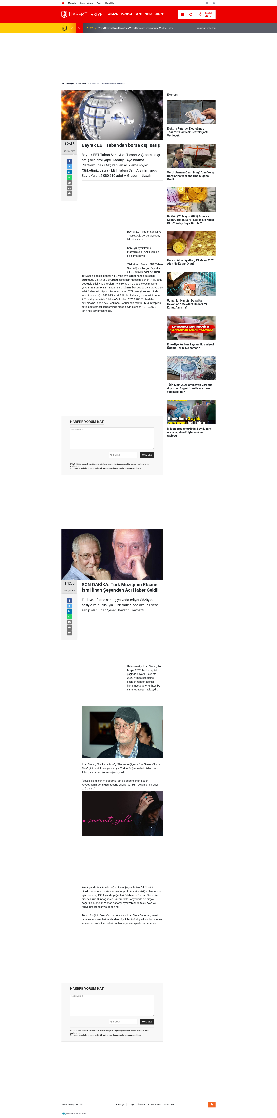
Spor (138, 14)
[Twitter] (69, 166)
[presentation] (71, 28)
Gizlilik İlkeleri (154, 1104)
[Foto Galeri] (214, 2)
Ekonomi (126, 14)
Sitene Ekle (109, 3)
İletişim (141, 1104)
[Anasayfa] (63, 3)
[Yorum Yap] (69, 193)
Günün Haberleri (86, 3)
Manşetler (72, 3)
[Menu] (182, 14)
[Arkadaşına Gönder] (69, 182)
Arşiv (99, 3)
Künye (131, 1104)
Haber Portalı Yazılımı (76, 1114)
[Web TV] (207, 2)
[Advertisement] (138, 58)
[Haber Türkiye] (81, 14)
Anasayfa (120, 1104)
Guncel (160, 14)
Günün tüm (206, 28)
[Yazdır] (69, 188)
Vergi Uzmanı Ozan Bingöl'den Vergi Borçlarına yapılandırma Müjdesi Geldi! (136, 28)
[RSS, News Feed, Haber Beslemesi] (212, 1104)
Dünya (148, 14)
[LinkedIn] (69, 172)
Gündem (113, 14)
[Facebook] (69, 161)
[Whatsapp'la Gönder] (69, 177)
